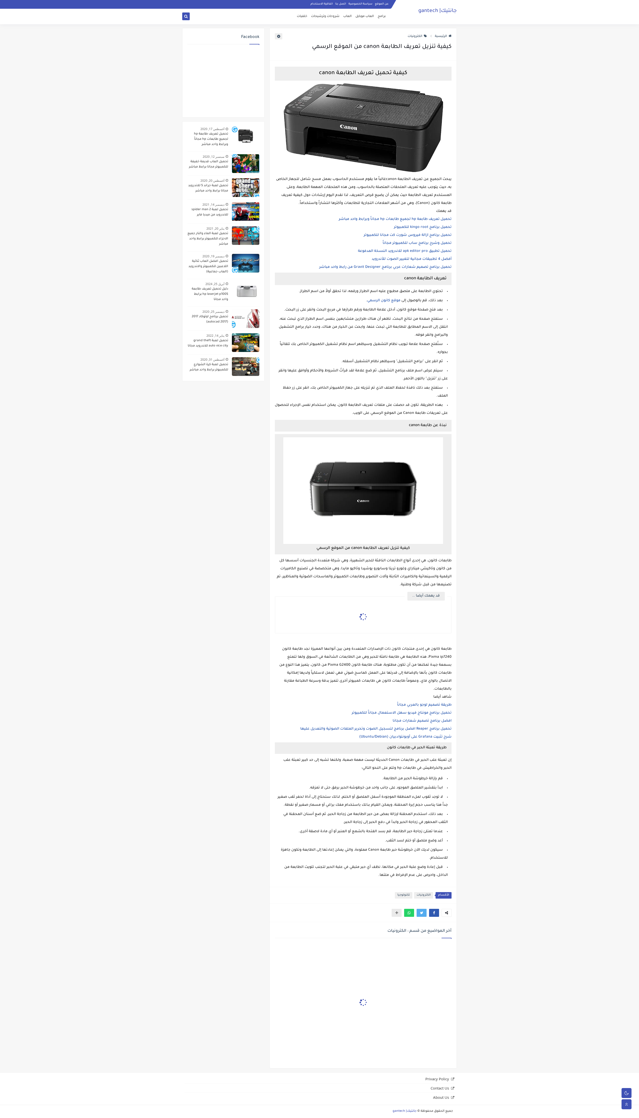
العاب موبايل (364, 16)
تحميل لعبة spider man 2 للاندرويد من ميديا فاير (209, 212)
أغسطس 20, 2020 (212, 180)
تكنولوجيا (403, 895)
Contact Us (440, 1088)
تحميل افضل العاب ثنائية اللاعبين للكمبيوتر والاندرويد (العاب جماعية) (208, 267)
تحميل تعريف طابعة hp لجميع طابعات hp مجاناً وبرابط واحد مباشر (395, 219)
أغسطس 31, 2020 (212, 359)
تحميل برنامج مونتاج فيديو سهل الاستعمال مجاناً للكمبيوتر (402, 713)
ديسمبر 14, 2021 (213, 204)
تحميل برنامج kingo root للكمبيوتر (423, 227)
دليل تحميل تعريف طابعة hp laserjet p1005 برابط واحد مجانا (210, 294)
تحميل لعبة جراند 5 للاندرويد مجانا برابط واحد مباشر (208, 188)
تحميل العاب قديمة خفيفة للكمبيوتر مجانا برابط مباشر (208, 164)
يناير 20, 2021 (215, 228)
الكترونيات (415, 36)
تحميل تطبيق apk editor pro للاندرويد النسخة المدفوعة (405, 251)
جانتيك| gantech (437, 11)
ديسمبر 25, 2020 (213, 312)
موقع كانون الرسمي (383, 301)
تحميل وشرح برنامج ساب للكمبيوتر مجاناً (417, 243)
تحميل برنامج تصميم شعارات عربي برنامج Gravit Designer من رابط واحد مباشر (385, 267)
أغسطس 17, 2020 (212, 129)
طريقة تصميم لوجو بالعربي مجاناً (424, 705)
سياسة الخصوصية (360, 3)
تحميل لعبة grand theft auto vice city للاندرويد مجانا (208, 343)
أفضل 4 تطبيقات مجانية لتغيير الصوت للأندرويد (412, 259)
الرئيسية (441, 36)
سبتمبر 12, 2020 (213, 157)
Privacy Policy (437, 1078)
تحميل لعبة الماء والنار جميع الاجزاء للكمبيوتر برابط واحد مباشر (207, 239)
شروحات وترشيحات (325, 16)
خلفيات (302, 16)
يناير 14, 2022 (215, 335)
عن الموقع (382, 3)
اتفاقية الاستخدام (322, 3)
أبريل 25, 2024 (214, 284)
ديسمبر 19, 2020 (213, 256)
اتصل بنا (340, 3)
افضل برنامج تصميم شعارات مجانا (422, 721)
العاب (347, 16)
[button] (434, 913)
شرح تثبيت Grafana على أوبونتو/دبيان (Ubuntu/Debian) (405, 737)
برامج (382, 16)
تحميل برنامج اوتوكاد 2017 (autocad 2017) (210, 319)
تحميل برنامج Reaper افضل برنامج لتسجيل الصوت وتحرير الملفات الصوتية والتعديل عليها (376, 729)
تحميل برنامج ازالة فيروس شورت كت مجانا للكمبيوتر (408, 235)
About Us (441, 1097)
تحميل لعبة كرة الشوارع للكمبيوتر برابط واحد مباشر (209, 367)
